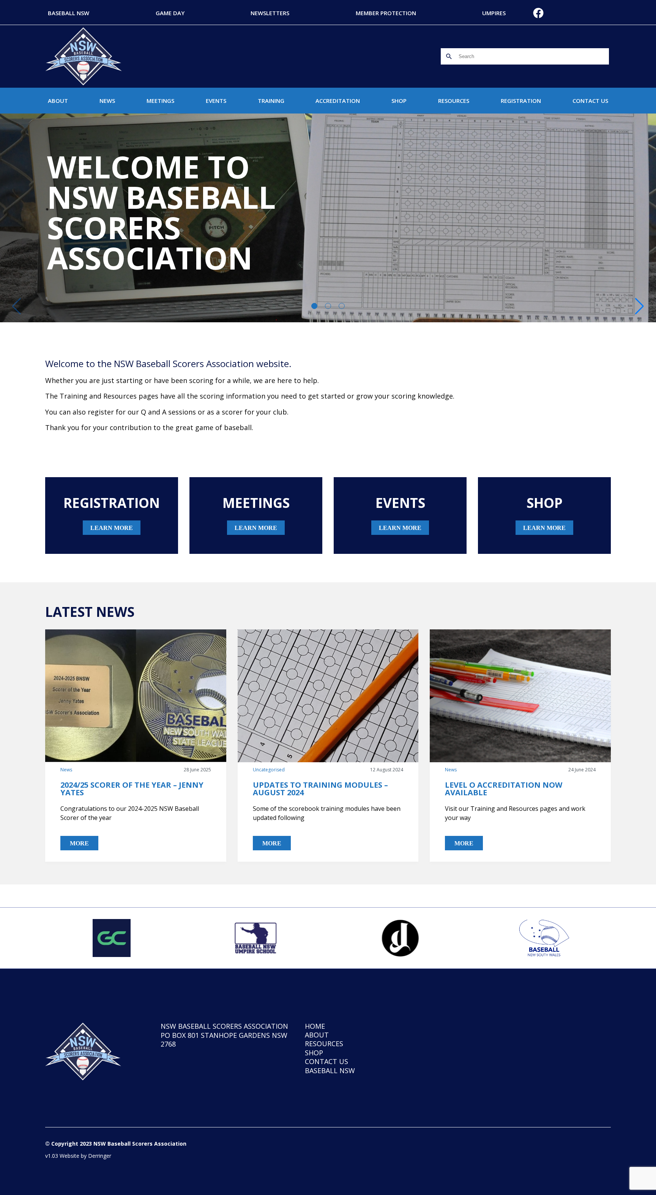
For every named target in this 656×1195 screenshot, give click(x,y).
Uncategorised (269, 769)
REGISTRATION (521, 100)
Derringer (99, 1155)
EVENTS (216, 100)
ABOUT (58, 100)
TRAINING (271, 100)
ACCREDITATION (337, 100)
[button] (639, 306)
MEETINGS (160, 100)
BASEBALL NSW (68, 13)
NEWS (107, 100)
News (66, 769)
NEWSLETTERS (270, 13)
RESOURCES (453, 100)
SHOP (399, 100)
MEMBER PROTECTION (386, 13)
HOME (315, 1026)
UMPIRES (494, 13)
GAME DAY (170, 13)
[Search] (449, 56)
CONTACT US (590, 100)
